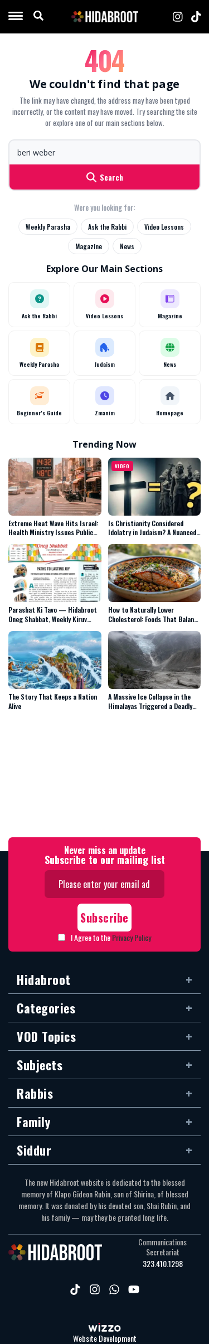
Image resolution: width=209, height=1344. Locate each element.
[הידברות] (104, 17)
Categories (46, 1008)
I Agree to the (111, 937)
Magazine (88, 246)
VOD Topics (46, 1036)
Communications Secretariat (162, 1247)
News (127, 246)
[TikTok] (196, 16)
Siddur (34, 1150)
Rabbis (35, 1093)
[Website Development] (104, 1328)
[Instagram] (178, 16)
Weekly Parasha (48, 226)
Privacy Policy (131, 937)
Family (33, 1121)
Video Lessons (164, 226)
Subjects (39, 1065)
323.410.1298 (163, 1264)
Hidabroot (44, 979)
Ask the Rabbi (107, 226)
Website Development (105, 1338)
